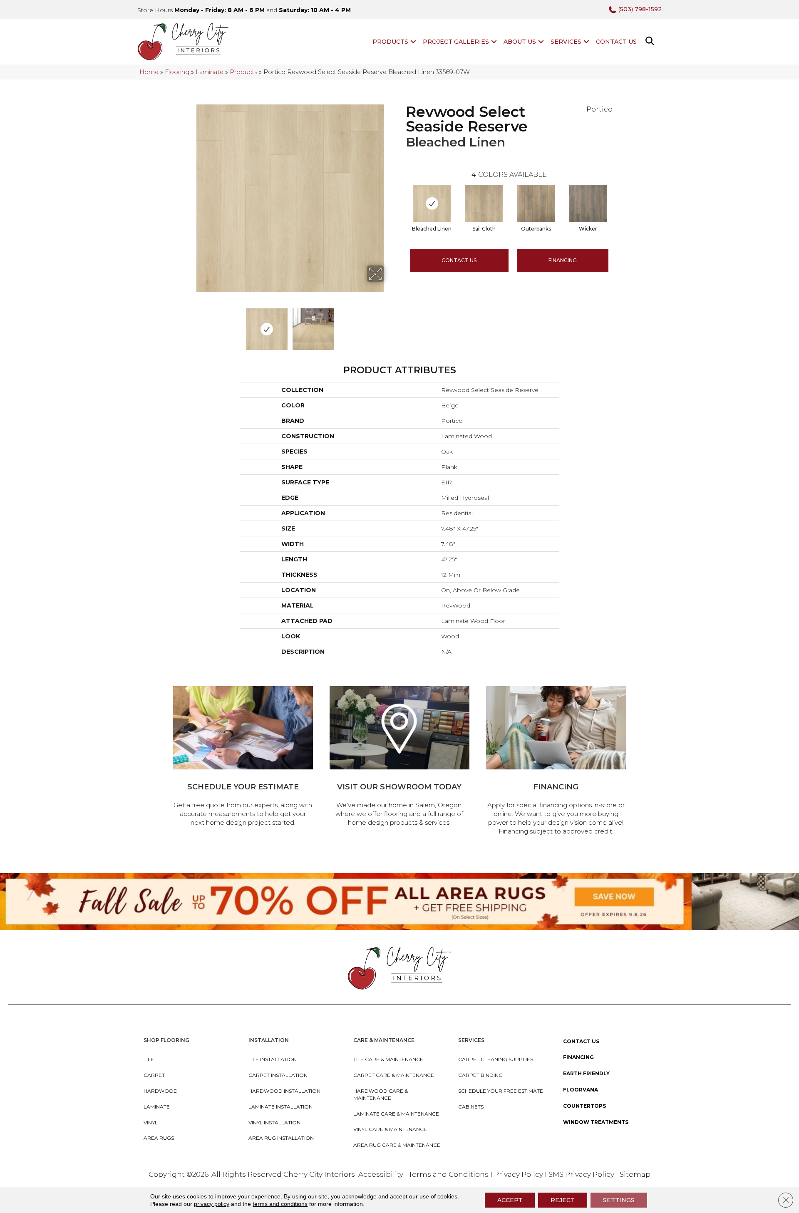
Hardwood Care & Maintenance (380, 1094)
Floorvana (580, 1089)
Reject (563, 1200)
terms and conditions (280, 1204)
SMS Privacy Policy (582, 1174)
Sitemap (635, 1174)
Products (390, 41)
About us (520, 41)
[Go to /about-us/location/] (399, 757)
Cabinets (471, 1107)
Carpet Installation (278, 1075)
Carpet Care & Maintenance (393, 1075)
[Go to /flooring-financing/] (556, 762)
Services (566, 41)
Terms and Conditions (449, 1174)
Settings (619, 1200)
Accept (509, 1200)
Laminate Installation (280, 1107)
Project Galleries (456, 41)
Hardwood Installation (284, 1091)
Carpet (154, 1075)
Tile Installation (272, 1059)
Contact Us (616, 41)
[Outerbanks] (536, 203)
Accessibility (380, 1174)
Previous (190, 325)
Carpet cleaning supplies (495, 1059)
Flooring (177, 72)
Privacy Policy (519, 1174)
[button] (413, 42)
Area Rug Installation (281, 1138)
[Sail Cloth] (484, 203)
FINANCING (562, 260)
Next (389, 325)
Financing (578, 1057)
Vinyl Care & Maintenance (390, 1129)
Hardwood (161, 1091)
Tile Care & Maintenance (388, 1059)
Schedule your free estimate (500, 1091)
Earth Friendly (586, 1073)
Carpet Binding (480, 1075)
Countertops (584, 1106)
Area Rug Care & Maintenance (396, 1145)
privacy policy (211, 1204)
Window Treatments (595, 1122)
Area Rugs (159, 1138)
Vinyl (151, 1122)
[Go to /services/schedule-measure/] (243, 757)
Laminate (209, 72)
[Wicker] (588, 203)
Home (149, 72)
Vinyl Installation (274, 1122)
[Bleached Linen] (432, 203)
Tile (149, 1059)
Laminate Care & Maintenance (396, 1114)
